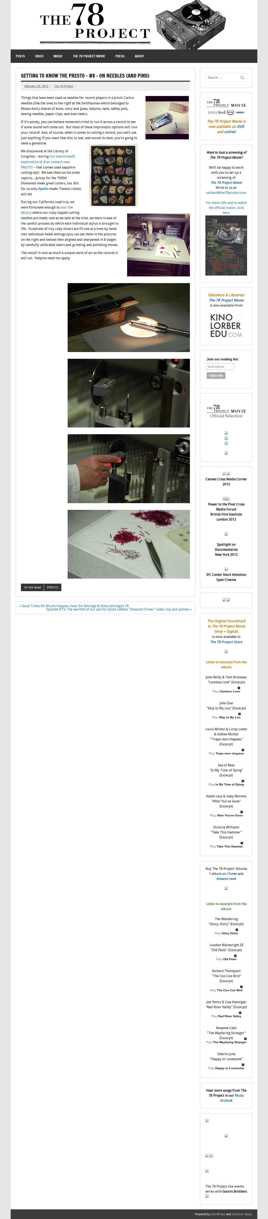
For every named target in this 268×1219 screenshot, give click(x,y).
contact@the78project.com (226, 193)
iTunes (232, 874)
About (139, 56)
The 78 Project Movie (89, 56)
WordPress (218, 1214)
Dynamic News (241, 1214)
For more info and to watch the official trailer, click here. (226, 208)
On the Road (32, 587)
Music (58, 56)
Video (39, 56)
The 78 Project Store (226, 642)
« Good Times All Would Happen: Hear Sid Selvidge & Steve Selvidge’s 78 (74, 606)
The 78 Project (63, 86)
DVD (240, 126)
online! (230, 132)
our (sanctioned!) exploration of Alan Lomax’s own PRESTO (48, 161)
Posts (20, 56)
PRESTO (52, 587)
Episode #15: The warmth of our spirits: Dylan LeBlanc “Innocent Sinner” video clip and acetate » (119, 609)
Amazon (222, 879)
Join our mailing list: (223, 359)
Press (120, 56)
